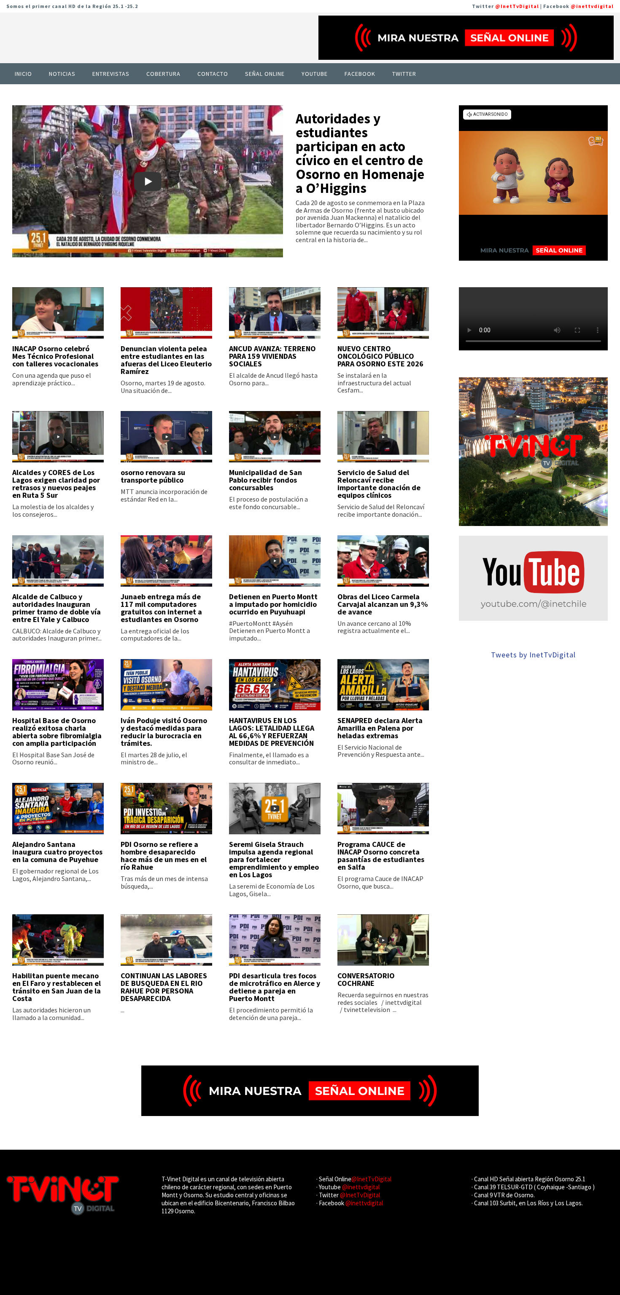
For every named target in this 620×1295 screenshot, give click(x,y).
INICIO (23, 73)
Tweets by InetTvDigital (533, 655)
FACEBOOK (360, 73)
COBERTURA (163, 73)
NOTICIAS (62, 73)
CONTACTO (212, 73)
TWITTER (404, 73)
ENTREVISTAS (110, 73)
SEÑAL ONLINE (265, 73)
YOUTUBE (315, 73)
